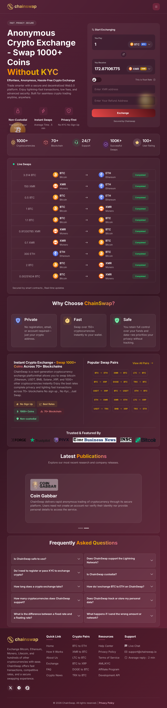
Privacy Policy (107, 651)
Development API (109, 675)
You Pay (98, 38)
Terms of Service (109, 657)
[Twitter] (10, 688)
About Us (52, 657)
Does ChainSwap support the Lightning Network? (111, 560)
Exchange (123, 113)
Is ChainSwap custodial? (102, 574)
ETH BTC (141, 391)
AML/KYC (104, 663)
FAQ (48, 669)
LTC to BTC (79, 657)
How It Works (54, 651)
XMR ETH (120, 400)
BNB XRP (121, 409)
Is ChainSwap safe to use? (30, 558)
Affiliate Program (109, 669)
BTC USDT (121, 391)
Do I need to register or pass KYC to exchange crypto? (42, 572)
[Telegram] (19, 688)
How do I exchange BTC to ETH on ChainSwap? (115, 586)
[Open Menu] (156, 6)
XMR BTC (120, 373)
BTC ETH (101, 373)
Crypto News (54, 675)
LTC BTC (139, 373)
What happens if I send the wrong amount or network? (114, 615)
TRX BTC (140, 382)
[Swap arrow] (124, 54)
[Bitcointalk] (27, 688)
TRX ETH (140, 409)
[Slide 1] (80, 528)
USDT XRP (100, 391)
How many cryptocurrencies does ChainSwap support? (42, 600)
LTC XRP (139, 400)
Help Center (106, 645)
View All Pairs (141, 363)
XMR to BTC (79, 651)
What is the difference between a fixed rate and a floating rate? (43, 615)
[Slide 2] (86, 528)
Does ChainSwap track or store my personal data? (113, 600)
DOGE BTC (120, 382)
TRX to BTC (79, 675)
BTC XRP (100, 382)
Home (50, 645)
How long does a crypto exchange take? (38, 586)
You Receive (100, 62)
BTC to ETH (79, 645)
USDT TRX (101, 409)
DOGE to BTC (80, 669)
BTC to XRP (79, 663)
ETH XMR (101, 400)
